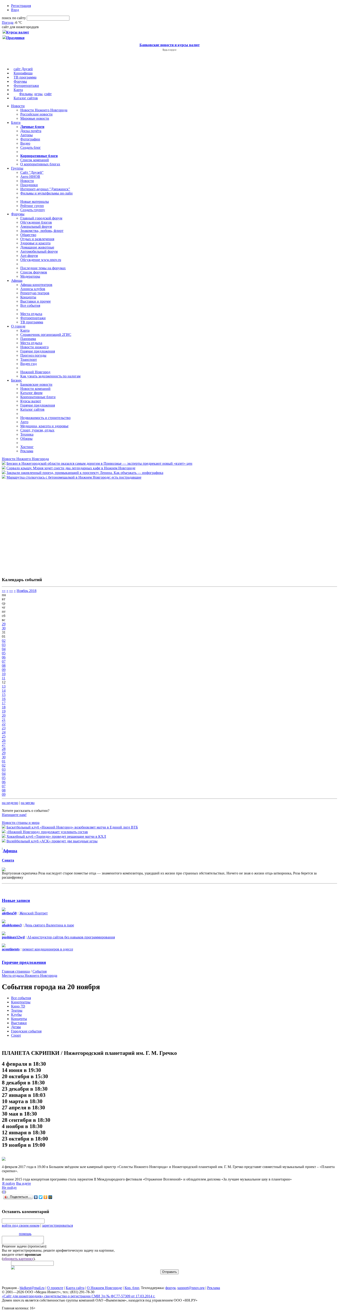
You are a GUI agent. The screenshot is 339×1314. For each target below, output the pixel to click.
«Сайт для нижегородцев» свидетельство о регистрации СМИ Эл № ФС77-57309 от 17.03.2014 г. (78, 1296)
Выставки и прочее (35, 301)
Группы (17, 168)
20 (4, 715)
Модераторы (30, 276)
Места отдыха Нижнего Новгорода (29, 975)
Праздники (29, 185)
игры (38, 94)
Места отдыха (31, 314)
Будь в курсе (169, 49)
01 (4, 761)
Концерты (28, 297)
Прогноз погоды (33, 355)
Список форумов (33, 272)
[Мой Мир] (50, 1197)
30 (4, 628)
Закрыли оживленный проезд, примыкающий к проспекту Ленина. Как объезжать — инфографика (84, 473)
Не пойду (9, 1188)
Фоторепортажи (26, 86)
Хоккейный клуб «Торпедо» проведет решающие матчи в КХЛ (56, 836)
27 (4, 745)
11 (3, 678)
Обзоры (26, 438)
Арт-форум (29, 256)
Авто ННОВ (30, 177)
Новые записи (16, 900)
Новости (18, 106)
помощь (25, 1234)
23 (4, 728)
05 (4, 653)
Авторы (26, 135)
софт (48, 94)
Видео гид (28, 364)
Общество (28, 235)
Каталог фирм (31, 393)
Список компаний (34, 160)
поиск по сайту (14, 18)
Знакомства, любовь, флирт (41, 231)
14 (4, 690)
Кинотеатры (20, 1002)
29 (4, 624)
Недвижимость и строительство (45, 418)
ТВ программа (25, 77)
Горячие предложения (37, 351)
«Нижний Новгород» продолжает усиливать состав (47, 832)
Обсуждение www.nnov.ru (40, 260)
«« (4, 591)
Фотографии (30, 139)
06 (4, 657)
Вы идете (23, 1183)
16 (4, 699)
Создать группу (32, 210)
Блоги (16, 122)
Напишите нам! (14, 815)
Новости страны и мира (20, 823)
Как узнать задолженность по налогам (50, 376)
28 (4, 749)
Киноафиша (23, 73)
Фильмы (26, 94)
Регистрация (21, 6)
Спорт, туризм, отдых (37, 430)
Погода (7, 22)
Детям (16, 1027)
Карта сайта (75, 1288)
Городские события (26, 1031)
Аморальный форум (36, 226)
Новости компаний (35, 389)
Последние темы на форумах (43, 268)
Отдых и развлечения (37, 239)
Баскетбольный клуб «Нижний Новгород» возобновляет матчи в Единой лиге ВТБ (72, 827)
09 (4, 670)
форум (170, 1288)
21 (4, 720)
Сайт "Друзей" (32, 172)
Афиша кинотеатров (36, 285)
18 (4, 707)
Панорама (28, 339)
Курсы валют (30, 401)
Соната (8, 860)
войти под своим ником (20, 1225)
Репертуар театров (34, 293)
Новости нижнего (34, 347)
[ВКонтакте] (35, 1197)
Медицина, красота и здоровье (44, 426)
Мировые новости (34, 118)
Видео (25, 143)
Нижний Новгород (35, 372)
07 (4, 661)
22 (4, 724)
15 (4, 695)
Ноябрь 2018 (26, 591)
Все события (30, 305)
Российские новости (36, 114)
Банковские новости (36, 384)
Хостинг (27, 447)
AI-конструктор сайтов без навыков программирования (71, 937)
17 (4, 703)
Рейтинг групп (32, 206)
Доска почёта (30, 131)
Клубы (16, 1015)
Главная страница (16, 971)
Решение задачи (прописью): (24, 1246)
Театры (16, 1010)
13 (4, 686)
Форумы (20, 81)
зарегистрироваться (57, 1225)
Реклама (26, 451)
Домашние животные (37, 247)
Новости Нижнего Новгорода (43, 110)
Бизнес (16, 380)
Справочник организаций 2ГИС (45, 335)
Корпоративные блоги (38, 397)
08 (4, 666)
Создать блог (30, 147)
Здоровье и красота (35, 243)
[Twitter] (40, 1197)
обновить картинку (18, 1259)
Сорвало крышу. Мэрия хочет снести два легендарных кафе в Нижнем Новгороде (70, 468)
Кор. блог (132, 1288)
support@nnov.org (191, 1288)
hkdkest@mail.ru (32, 1288)
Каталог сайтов (26, 98)
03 (4, 645)
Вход (15, 10)
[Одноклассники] (45, 1197)
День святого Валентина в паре (49, 925)
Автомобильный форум (39, 251)
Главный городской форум (41, 218)
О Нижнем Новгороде (104, 1288)
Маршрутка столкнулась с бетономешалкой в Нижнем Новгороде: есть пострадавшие (73, 477)
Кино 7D (18, 1006)
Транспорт (28, 359)
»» (11, 591)
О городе (18, 326)
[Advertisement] (29, 525)
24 (4, 732)
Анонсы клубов (32, 289)
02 (4, 641)
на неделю (10, 803)
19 (4, 711)
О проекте (55, 1288)
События (40, 971)
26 (4, 740)
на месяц (28, 803)
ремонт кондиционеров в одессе (47, 949)
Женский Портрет (33, 913)
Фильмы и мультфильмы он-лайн (46, 193)
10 (4, 674)
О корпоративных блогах (40, 164)
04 (4, 649)
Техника (26, 434)
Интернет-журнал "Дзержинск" (45, 189)
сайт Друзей (23, 69)
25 (4, 736)
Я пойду (8, 1183)
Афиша (16, 280)
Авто (24, 422)
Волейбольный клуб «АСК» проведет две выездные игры (52, 841)
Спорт (16, 1035)
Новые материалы (34, 201)
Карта (18, 90)
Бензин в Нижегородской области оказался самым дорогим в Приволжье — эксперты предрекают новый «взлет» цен (99, 463)
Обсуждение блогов (36, 222)
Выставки (19, 1023)
